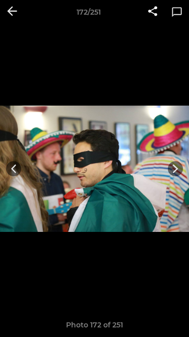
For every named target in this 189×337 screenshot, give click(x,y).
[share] (153, 12)
